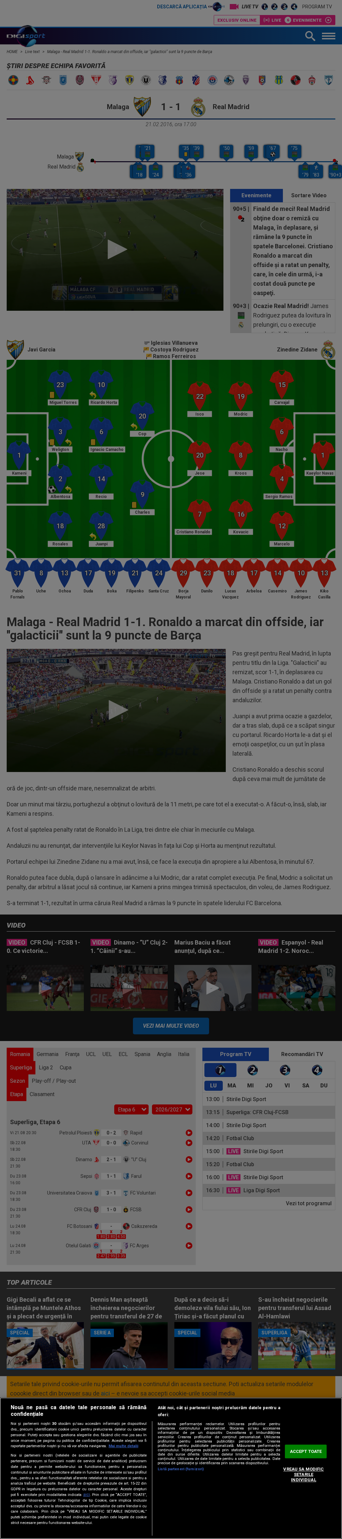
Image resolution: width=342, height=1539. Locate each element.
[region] (171, 1468)
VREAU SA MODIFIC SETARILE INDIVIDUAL (303, 1474)
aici (86, 1494)
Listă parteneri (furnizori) (181, 1469)
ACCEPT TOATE (306, 1451)
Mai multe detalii (123, 1446)
